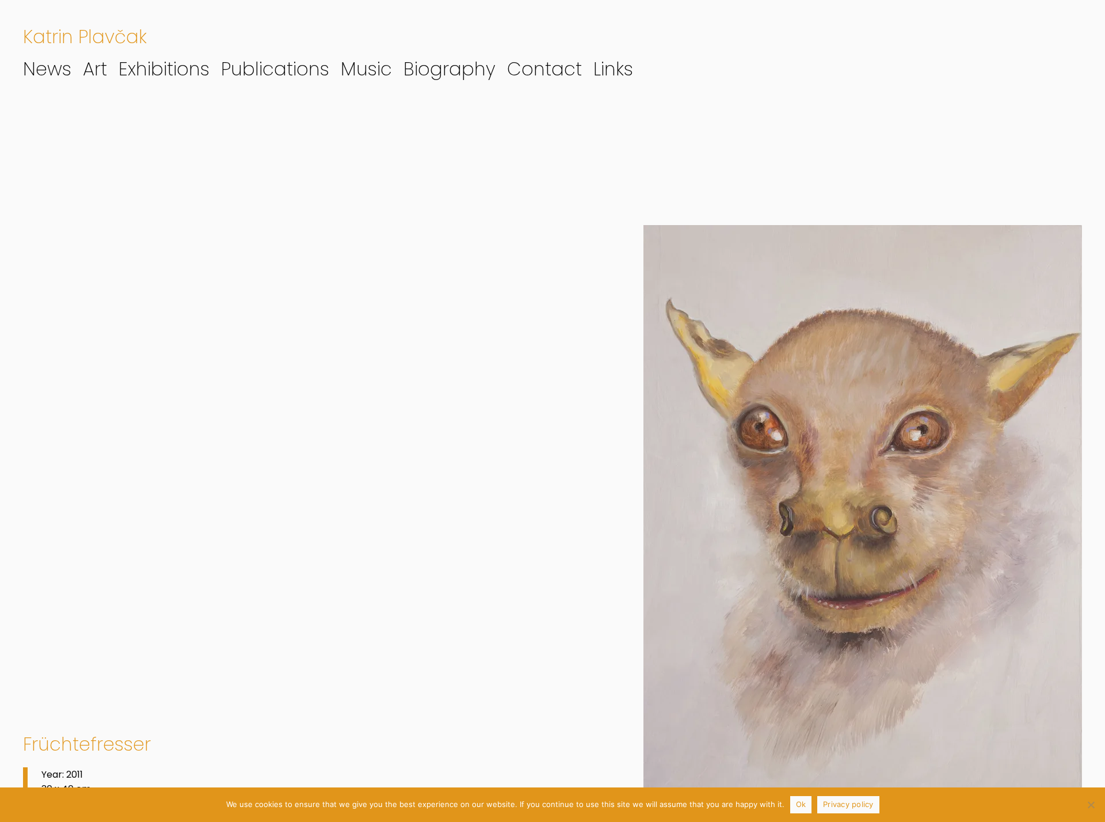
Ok (801, 804)
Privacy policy (848, 804)
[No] (1090, 804)
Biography (449, 69)
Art (95, 69)
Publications (275, 69)
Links (613, 69)
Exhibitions (164, 69)
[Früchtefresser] (862, 521)
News (47, 69)
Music (366, 69)
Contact (544, 69)
